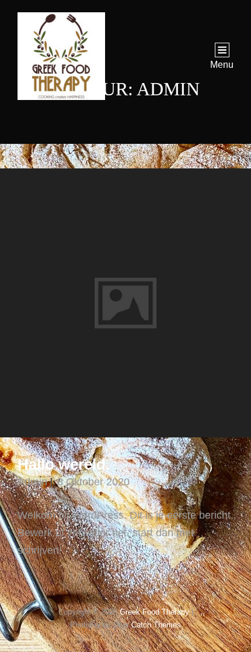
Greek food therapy (154, 612)
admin (32, 482)
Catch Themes (156, 624)
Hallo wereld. (64, 464)
